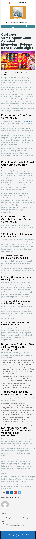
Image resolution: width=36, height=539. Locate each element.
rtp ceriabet (29, 121)
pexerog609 (18, 72)
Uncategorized (14, 497)
